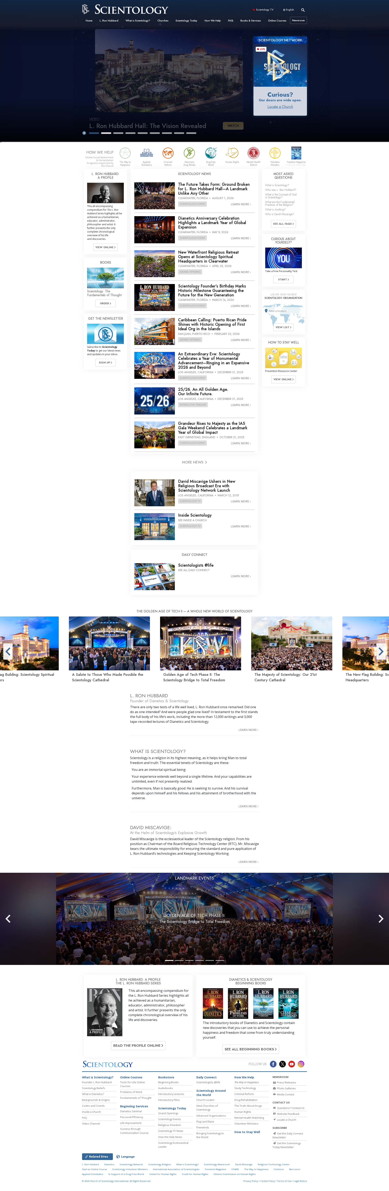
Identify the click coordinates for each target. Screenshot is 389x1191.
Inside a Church (91, 1112)
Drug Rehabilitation (246, 1100)
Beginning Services (134, 1106)
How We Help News (170, 1137)
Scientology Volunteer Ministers (130, 1169)
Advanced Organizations (211, 1115)
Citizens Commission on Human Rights (234, 1174)
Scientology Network (131, 1164)
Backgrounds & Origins (96, 1100)
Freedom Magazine (215, 1169)
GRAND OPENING (190, 271)
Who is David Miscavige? (279, 214)
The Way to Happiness (256, 1169)
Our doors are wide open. (280, 100)
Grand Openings (168, 1113)
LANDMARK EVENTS (194, 878)
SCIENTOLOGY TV (190, 501)
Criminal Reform (244, 1094)
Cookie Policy (267, 1180)
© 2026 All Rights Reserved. (116, 1180)
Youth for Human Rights (195, 1174)
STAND (235, 1169)
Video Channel (91, 1123)
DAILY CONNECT (194, 554)
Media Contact (285, 1094)
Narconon (294, 1169)
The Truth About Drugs (248, 1106)
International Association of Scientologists (176, 1169)
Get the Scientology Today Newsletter (287, 1145)
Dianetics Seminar (131, 1111)
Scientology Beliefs (93, 1088)
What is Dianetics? (93, 1094)
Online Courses (277, 20)
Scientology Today (186, 20)
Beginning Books (168, 1082)
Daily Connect (206, 1077)
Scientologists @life (208, 1082)
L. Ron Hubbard (109, 20)
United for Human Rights (162, 1174)
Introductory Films (169, 1100)
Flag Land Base (205, 1121)
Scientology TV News (170, 1131)
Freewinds (202, 1127)
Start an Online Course (94, 1169)
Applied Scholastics (92, 1174)
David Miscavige (243, 1164)
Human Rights (242, 1112)
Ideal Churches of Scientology (207, 1107)
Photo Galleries (286, 1088)
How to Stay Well (247, 1132)
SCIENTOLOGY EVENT (192, 204)
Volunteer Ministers (246, 1123)
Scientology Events (169, 1119)
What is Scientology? (138, 20)
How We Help (213, 20)
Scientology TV (265, 10)
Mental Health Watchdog (249, 1117)
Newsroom (298, 20)
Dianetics (109, 1164)
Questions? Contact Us (290, 1108)
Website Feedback (287, 1114)
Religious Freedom (169, 1125)
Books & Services (250, 20)
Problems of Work (131, 1092)
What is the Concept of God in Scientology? (281, 195)
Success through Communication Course (134, 1130)
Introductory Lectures (171, 1094)
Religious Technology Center (274, 1164)
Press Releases (286, 1082)
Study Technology (245, 1088)
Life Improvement (130, 1123)
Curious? (280, 94)
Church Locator (205, 1100)
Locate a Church (280, 106)
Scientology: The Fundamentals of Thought (104, 293)
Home (89, 20)
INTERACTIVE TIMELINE (193, 404)
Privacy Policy (250, 1180)
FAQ (230, 20)
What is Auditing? (275, 209)
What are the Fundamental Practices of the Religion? (280, 203)
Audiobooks (165, 1088)
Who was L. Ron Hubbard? (280, 190)
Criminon (279, 1169)
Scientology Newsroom (217, 1164)
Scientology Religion (159, 1164)
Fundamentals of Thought (135, 1098)
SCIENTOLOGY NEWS (194, 174)
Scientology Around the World (211, 1093)
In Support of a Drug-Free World (126, 1174)
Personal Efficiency (131, 1117)
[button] (94, 133)
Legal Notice (300, 1180)
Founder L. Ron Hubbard (97, 1082)
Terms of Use (284, 1180)
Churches (162, 20)
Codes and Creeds (93, 1106)
